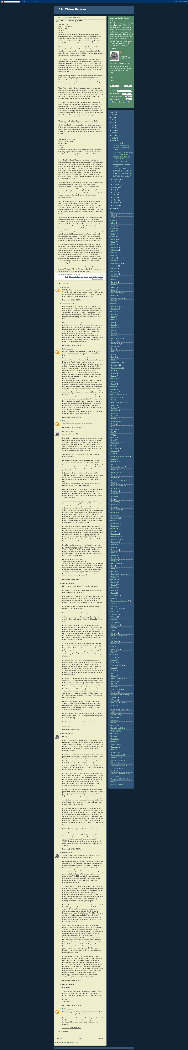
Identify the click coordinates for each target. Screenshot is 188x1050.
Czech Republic (116, 338)
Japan (113, 453)
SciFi (90, 277)
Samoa (113, 593)
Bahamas (114, 282)
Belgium (113, 287)
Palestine (114, 558)
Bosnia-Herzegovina (117, 298)
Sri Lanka (114, 633)
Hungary (114, 418)
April (115, 197)
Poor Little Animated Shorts (120, 574)
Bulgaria (113, 303)
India (112, 427)
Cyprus (113, 335)
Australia (114, 276)
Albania (113, 255)
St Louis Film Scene (117, 635)
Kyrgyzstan (114, 472)
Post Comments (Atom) (71, 1042)
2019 (113, 115)
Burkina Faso (115, 306)
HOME (129, 36)
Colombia (114, 325)
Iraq (112, 435)
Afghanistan (115, 250)
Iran (112, 432)
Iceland (113, 424)
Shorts (113, 611)
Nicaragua (114, 542)
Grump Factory (116, 744)
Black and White (74, 277)
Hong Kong (114, 410)
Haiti (112, 400)
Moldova (114, 512)
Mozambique (115, 526)
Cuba (113, 333)
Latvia (113, 475)
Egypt (113, 349)
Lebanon (114, 477)
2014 (113, 125)
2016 (113, 120)
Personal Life (115, 563)
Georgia (113, 376)
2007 (113, 208)
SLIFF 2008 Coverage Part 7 (122, 176)
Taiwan (113, 654)
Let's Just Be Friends (118, 480)
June (115, 192)
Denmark (114, 341)
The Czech (114, 771)
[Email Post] (101, 274)
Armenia (114, 271)
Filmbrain (114, 736)
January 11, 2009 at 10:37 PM (71, 1028)
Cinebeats (114, 720)
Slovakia (114, 617)
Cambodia (114, 309)
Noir (82, 277)
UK (112, 673)
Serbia (95, 277)
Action (113, 244)
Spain (113, 627)
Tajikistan (114, 657)
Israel (113, 440)
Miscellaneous (115, 510)
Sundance (114, 641)
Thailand (114, 662)
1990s (113, 236)
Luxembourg (115, 488)
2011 (113, 133)
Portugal (114, 577)
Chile (112, 319)
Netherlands (115, 534)
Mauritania (114, 502)
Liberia (113, 483)
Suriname (114, 644)
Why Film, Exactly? (117, 784)
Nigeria (113, 544)
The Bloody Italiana (117, 768)
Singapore (114, 614)
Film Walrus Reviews (72, 9)
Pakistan (114, 555)
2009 (113, 138)
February (116, 202)
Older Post (101, 1038)
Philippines (114, 569)
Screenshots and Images (119, 601)
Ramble (113, 582)
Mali (112, 499)
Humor (113, 416)
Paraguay (114, 561)
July (115, 190)
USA (101, 279)
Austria (113, 279)
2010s (113, 242)
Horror (113, 413)
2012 (113, 130)
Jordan (113, 459)
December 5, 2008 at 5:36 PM (71, 579)
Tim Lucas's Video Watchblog (120, 779)
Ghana (113, 381)
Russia (113, 590)
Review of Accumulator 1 (121, 145)
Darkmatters (115, 725)
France (113, 373)
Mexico (113, 507)
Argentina (114, 268)
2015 (113, 122)
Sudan (113, 638)
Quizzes (114, 579)
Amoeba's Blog (116, 715)
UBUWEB (114, 782)
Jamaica (114, 451)
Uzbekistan (114, 686)
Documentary (115, 343)
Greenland (114, 389)
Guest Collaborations (117, 394)
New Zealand (115, 536)
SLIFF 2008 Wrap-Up (119, 168)
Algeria (113, 258)
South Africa (115, 622)
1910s (113, 215)
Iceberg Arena (115, 421)
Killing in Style (115, 747)
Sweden (113, 646)
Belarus (113, 284)
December (116, 143)
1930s (113, 220)
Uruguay (114, 681)
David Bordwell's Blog (118, 728)
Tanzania (114, 660)
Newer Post (58, 1038)
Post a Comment (62, 1032)
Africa (113, 252)
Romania (114, 587)
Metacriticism (115, 504)
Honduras (114, 408)
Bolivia (113, 295)
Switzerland (115, 649)
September (117, 184)
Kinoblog (114, 749)
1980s (113, 234)
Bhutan (113, 290)
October (116, 182)
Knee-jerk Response (117, 467)
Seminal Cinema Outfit (118, 760)
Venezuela (114, 692)
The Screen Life (116, 776)
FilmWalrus (66, 431)
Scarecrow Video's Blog (118, 755)
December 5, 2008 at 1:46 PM (71, 345)
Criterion (114, 723)
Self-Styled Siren (116, 757)
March (115, 200)
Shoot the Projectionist (118, 763)
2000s (66, 277)
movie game (124, 66)
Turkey (113, 670)
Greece (113, 386)
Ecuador (114, 346)
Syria (113, 652)
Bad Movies (115, 717)
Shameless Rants (117, 609)
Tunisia (113, 668)
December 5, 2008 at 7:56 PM (71, 849)
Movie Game (115, 523)
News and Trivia (116, 539)
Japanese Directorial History (120, 456)
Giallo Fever (115, 739)
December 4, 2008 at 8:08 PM (71, 300)
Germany (114, 378)
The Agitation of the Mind (119, 765)
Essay (113, 352)
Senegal (113, 603)
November (116, 179)
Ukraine (113, 676)
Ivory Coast (115, 448)
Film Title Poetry (116, 368)
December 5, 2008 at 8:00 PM (71, 980)
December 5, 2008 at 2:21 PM (71, 417)
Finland (113, 370)
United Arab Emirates (118, 678)
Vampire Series (116, 689)
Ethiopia (113, 357)
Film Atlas (114, 365)
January (116, 205)
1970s (113, 231)
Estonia (113, 354)
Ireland (113, 437)
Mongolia (114, 515)
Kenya (113, 464)
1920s (113, 218)
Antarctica (114, 266)
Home (80, 1038)
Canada (113, 314)
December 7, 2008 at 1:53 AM (71, 1005)
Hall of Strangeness (117, 402)
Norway (113, 552)
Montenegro (115, 518)
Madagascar (115, 493)
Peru (112, 566)
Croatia (113, 330)
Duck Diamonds (116, 731)
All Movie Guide (116, 712)
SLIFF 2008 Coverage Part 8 (122, 173)
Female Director (116, 362)
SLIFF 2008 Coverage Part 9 (122, 171)
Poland (113, 571)
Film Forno (114, 733)
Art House (114, 274)
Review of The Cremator (120, 161)
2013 (113, 128)
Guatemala (114, 392)
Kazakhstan (115, 461)
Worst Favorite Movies (118, 703)
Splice (113, 630)
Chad (113, 317)
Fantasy (113, 360)
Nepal (113, 531)
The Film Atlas (114, 41)
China (113, 322)
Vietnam (114, 697)
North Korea (115, 550)
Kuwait (113, 469)
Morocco (114, 520)
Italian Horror (115, 443)
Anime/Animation (116, 263)
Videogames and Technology (120, 695)
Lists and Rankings (117, 486)
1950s (113, 226)
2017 (113, 117)
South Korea (115, 625)
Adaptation (114, 247)
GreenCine (114, 741)
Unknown (65, 349)
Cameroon (114, 311)
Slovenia (114, 619)
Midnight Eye (115, 752)
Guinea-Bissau (116, 397)
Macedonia (114, 491)
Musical (113, 528)
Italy (112, 445)
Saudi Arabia (115, 595)
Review (86, 277)
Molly (64, 287)
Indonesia (114, 429)
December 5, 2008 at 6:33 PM (71, 730)
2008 (113, 140)
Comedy (114, 327)
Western (114, 700)
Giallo (113, 384)
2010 (113, 135)
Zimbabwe (114, 705)
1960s (113, 228)
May (115, 195)
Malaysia (114, 496)
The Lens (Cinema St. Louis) (120, 774)
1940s (113, 223)
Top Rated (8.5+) (116, 665)
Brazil (113, 301)
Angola (113, 260)
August (115, 187)
